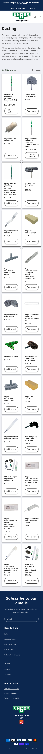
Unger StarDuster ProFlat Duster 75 (11, 438)
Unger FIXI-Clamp (11, 356)
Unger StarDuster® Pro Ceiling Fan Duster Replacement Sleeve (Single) (31, 273)
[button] (2, 17)
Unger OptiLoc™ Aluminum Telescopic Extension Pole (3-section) (11, 98)
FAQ (6, 634)
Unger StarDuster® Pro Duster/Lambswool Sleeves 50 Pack (32, 479)
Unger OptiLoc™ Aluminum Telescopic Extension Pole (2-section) (32, 142)
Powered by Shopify (32, 748)
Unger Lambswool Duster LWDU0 (11, 140)
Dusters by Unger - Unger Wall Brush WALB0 (31, 358)
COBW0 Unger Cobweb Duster (31, 95)
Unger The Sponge (29, 398)
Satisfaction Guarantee (13, 655)
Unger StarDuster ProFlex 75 (11, 232)
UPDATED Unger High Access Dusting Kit (10, 479)
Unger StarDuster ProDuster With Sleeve (32, 520)
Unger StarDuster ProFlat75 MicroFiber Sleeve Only (32, 317)
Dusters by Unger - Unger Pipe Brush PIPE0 (31, 438)
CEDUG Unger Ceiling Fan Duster (30, 185)
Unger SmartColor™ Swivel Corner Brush (9, 271)
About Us (7, 675)
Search (7, 670)
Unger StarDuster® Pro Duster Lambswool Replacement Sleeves (10, 523)
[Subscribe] (35, 619)
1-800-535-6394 (11, 688)
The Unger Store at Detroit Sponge (18, 748)
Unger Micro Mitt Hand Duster (11, 315)
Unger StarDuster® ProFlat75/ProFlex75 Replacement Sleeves (11, 568)
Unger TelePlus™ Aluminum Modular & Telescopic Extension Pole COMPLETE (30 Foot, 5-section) (11, 188)
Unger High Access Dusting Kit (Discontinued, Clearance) (30, 568)
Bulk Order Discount (12, 644)
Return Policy (9, 650)
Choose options (11, 111)
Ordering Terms (10, 639)
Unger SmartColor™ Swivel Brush (9, 398)
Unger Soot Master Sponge (30, 232)
